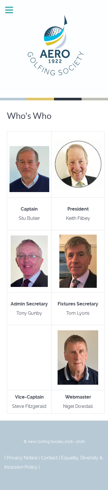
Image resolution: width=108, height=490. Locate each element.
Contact (49, 457)
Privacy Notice (22, 457)
